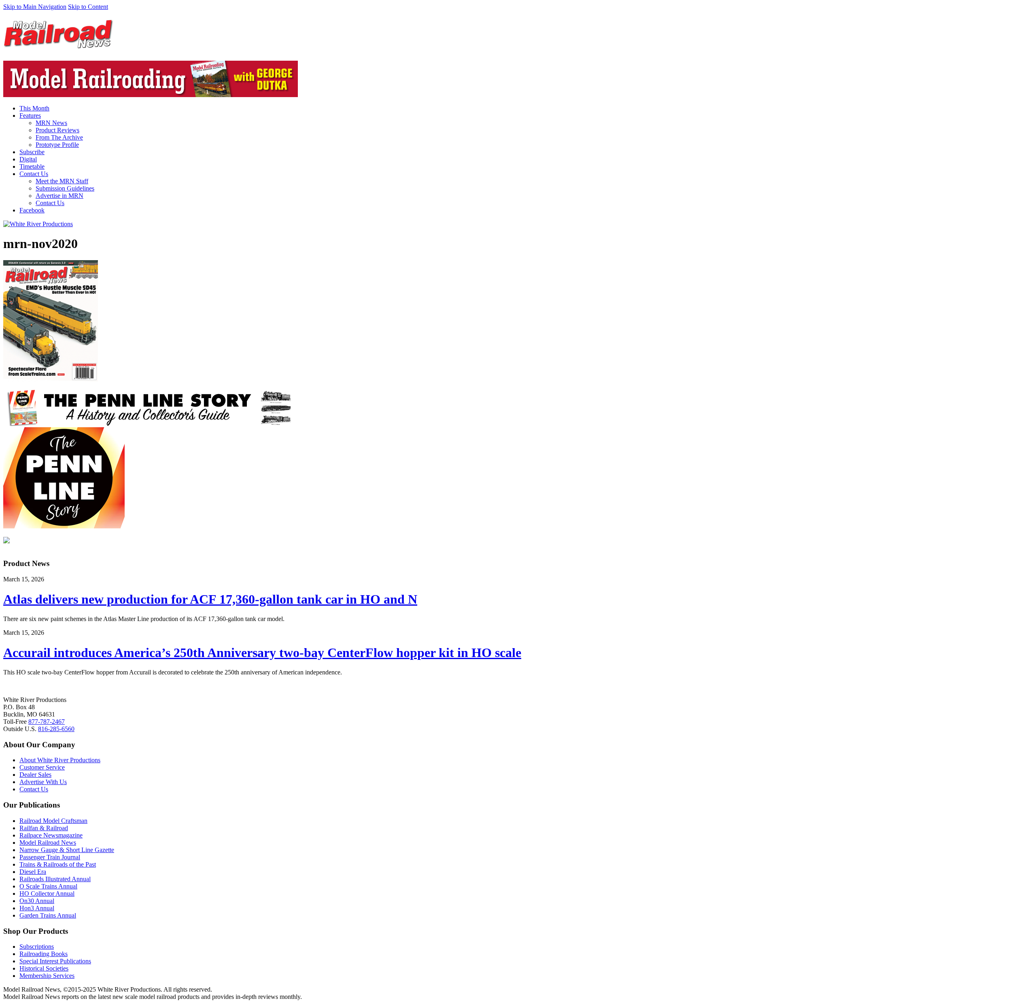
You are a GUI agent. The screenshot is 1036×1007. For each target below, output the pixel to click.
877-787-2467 (46, 721)
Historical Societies (43, 968)
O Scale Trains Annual (48, 886)
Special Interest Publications (55, 961)
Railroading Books (43, 953)
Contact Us (33, 173)
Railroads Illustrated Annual (55, 879)
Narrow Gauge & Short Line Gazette (66, 849)
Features (30, 115)
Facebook (32, 210)
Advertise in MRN (59, 195)
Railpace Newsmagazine (51, 835)
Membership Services (46, 975)
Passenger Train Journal (49, 857)
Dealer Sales (35, 774)
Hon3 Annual (36, 908)
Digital (28, 159)
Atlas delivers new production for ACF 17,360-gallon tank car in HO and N (210, 599)
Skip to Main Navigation (34, 6)
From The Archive (59, 137)
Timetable (32, 166)
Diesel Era (32, 871)
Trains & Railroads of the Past (57, 864)
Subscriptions (36, 946)
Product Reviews (57, 130)
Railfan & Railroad (43, 828)
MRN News (51, 122)
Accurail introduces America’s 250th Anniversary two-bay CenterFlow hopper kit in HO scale (262, 652)
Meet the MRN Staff (62, 181)
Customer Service (42, 767)
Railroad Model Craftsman (53, 820)
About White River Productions (59, 760)
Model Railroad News (47, 842)
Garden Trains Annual (47, 915)
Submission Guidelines (65, 188)
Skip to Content (88, 6)
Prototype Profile (57, 144)
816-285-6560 (56, 728)
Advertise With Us (43, 781)
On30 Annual (36, 900)
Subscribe (32, 151)
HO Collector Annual (46, 893)
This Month (34, 108)
